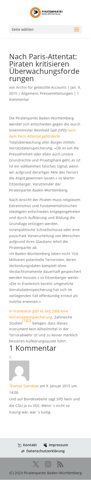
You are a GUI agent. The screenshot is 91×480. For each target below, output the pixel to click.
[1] (24, 320)
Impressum (58, 444)
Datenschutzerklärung (45, 451)
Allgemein (29, 93)
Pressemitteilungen (56, 93)
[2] (29, 320)
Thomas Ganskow (24, 385)
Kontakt (30, 444)
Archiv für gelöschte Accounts (41, 87)
